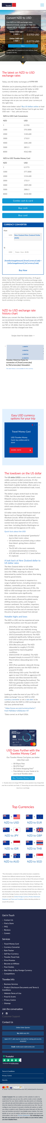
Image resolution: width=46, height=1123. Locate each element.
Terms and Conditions (17, 899)
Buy (23, 46)
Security (4, 1080)
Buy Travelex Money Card (23, 778)
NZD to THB (34, 848)
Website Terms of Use (12, 993)
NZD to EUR (34, 822)
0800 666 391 (24, 1033)
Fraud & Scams (10, 997)
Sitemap (7, 1003)
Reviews (7, 930)
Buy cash (23, 208)
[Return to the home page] (13, 6)
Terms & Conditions (8, 1071)
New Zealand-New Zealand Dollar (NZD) (27, 236)
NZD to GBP (34, 835)
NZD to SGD (34, 861)
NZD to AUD (11, 861)
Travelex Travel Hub (11, 957)
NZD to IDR (12, 848)
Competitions (9, 974)
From (5, 231)
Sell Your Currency (11, 954)
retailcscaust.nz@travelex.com (25, 1047)
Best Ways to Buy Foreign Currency (18, 970)
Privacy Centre (10, 1000)
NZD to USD (11, 822)
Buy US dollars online (30, 106)
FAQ (6, 927)
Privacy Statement (24, 1115)
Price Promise (9, 960)
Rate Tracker (9, 950)
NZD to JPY (11, 835)
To (4, 248)
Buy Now (23, 271)
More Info (16, 450)
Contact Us (8, 920)
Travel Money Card (11, 944)
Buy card (22, 216)
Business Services (11, 984)
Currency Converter (12, 947)
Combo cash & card (23, 201)
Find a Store (9, 923)
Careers (7, 933)
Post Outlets (9, 967)
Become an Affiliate (11, 964)
